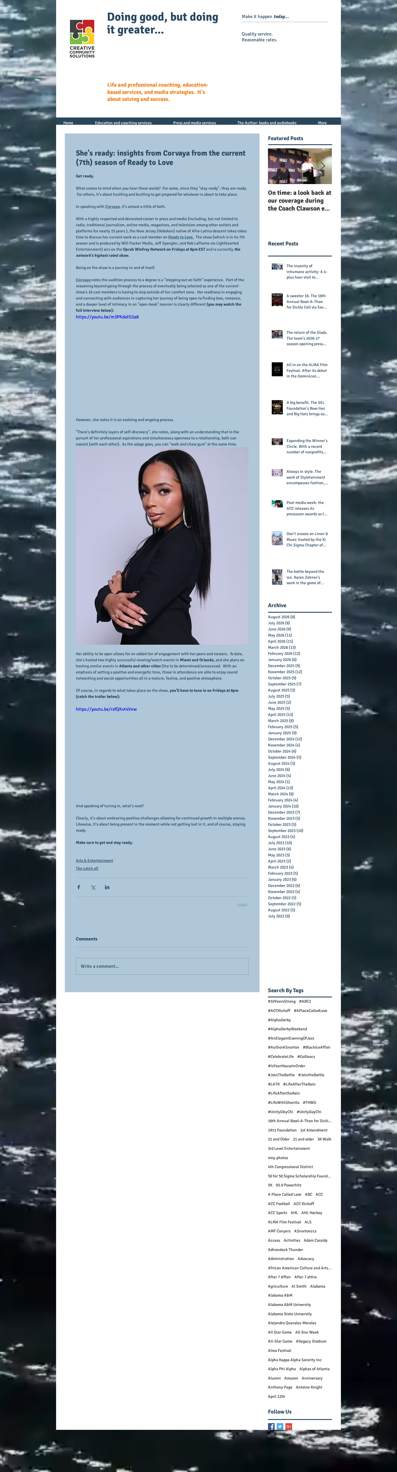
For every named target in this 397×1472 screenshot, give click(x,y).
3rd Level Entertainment (289, 1152)
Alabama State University (290, 1318)
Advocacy (306, 1263)
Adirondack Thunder (285, 1254)
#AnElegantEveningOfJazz (291, 1042)
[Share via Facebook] (78, 887)
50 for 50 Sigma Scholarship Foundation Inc (300, 1180)
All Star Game (280, 1336)
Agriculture (278, 1290)
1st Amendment (314, 1134)
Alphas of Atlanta (314, 1373)
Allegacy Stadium (311, 1345)
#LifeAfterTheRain (299, 1088)
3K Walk (324, 1143)
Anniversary (312, 1382)
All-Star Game (280, 1345)
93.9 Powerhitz (288, 1189)
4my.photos (278, 1162)
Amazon (291, 1382)
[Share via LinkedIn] (107, 887)
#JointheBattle (311, 1079)
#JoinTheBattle (281, 1079)
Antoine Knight (309, 1391)
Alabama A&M (280, 1299)
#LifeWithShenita (283, 1106)
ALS (308, 1226)
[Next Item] (322, 166)
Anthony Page (280, 1391)
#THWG (309, 1106)
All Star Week (307, 1336)
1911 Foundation (282, 1134)
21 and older (303, 1143)
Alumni (274, 1382)
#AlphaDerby (279, 1024)
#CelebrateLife (281, 1060)
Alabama (317, 1290)
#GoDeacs (306, 1060)
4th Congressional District (290, 1171)
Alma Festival (279, 1354)
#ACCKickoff (279, 1015)
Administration (281, 1263)
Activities (292, 1244)
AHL (294, 1217)
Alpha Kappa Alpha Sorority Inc (295, 1364)
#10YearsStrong (282, 1005)
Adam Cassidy (316, 1244)
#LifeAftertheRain (284, 1097)
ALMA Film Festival (284, 1226)
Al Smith (299, 1290)
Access (274, 1244)
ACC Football (279, 1208)
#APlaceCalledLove (310, 1015)
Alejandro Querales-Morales (292, 1327)
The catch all (87, 868)
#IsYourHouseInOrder (286, 1070)
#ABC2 (305, 1005)
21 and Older (278, 1143)
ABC (308, 1198)
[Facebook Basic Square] (271, 1431)
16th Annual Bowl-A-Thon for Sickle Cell (300, 1125)
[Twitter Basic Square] (280, 1431)
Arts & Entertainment (94, 860)
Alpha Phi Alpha (282, 1373)
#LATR (274, 1088)
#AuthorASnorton (283, 1051)
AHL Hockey (311, 1217)
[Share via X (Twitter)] (93, 887)
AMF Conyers (279, 1235)
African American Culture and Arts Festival (300, 1272)
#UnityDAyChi (280, 1116)
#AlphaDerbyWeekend (287, 1033)
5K (270, 1189)
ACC (319, 1198)
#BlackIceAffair (316, 1051)
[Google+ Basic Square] (288, 1431)
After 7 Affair (279, 1281)
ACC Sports (277, 1217)
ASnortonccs (305, 1235)
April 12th (276, 1400)
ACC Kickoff (304, 1208)
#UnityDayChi (309, 1116)
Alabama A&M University (289, 1309)
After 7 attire (305, 1281)
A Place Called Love (284, 1198)
